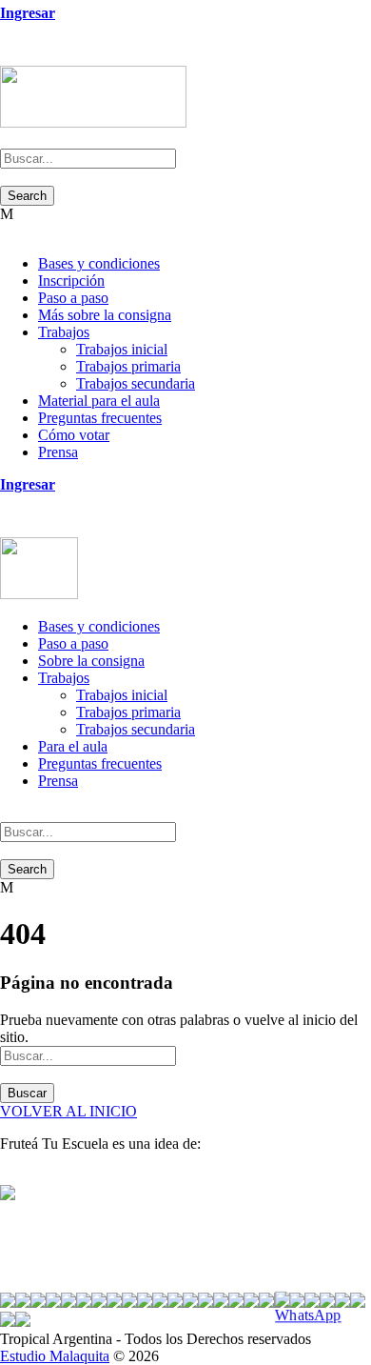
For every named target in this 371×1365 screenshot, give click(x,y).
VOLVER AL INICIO (68, 1111)
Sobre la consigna (91, 660)
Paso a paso (73, 298)
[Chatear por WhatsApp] (314, 1308)
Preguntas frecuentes (100, 418)
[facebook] (17, 57)
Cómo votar (73, 435)
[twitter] (28, 57)
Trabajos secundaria (135, 383)
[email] (5, 57)
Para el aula (72, 746)
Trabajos (63, 332)
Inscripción (71, 280)
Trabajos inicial (121, 349)
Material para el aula (99, 400)
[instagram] (51, 57)
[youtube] (40, 57)
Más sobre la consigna (104, 315)
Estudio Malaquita (54, 1356)
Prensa (58, 452)
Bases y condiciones (99, 263)
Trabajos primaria (128, 366)
